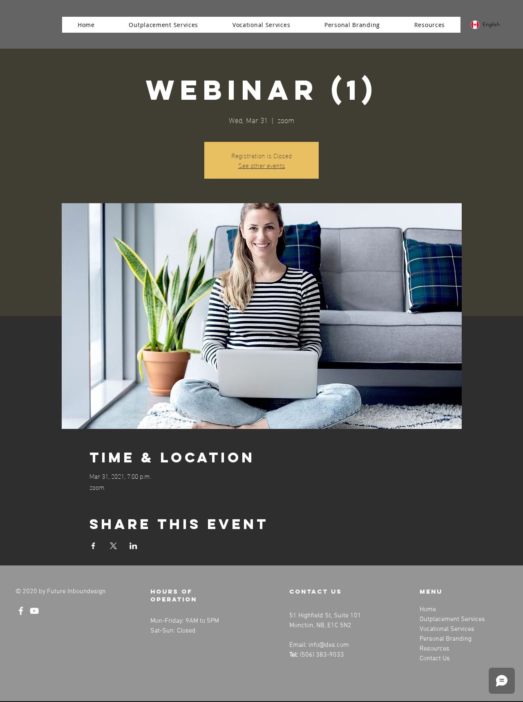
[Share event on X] (113, 546)
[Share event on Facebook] (93, 546)
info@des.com (328, 645)
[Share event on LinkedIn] (133, 546)
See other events (261, 165)
